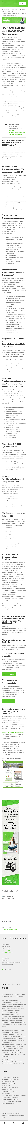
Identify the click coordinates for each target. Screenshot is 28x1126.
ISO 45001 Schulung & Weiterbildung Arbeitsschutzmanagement (13, 11)
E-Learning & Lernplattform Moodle (11, 1101)
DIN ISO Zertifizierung (8, 1089)
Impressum (5, 960)
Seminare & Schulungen (8, 1083)
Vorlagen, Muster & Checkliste (10, 1099)
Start (5, 9)
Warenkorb (23, 1123)
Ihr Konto (4, 1123)
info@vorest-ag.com (7, 952)
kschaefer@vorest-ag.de (9, 929)
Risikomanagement (7, 1093)
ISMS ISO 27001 (6, 1085)
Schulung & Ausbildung (12, 9)
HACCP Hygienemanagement (10, 1087)
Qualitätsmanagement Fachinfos (11, 1097)
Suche (14, 1123)
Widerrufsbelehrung (7, 964)
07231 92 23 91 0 (6, 950)
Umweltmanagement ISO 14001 (10, 1079)
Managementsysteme (8, 1081)
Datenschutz (5, 958)
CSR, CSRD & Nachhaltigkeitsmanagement (14, 1095)
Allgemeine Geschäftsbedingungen (11, 962)
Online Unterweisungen (8, 1103)
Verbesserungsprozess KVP (9, 1091)
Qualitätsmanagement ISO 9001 (10, 1077)
